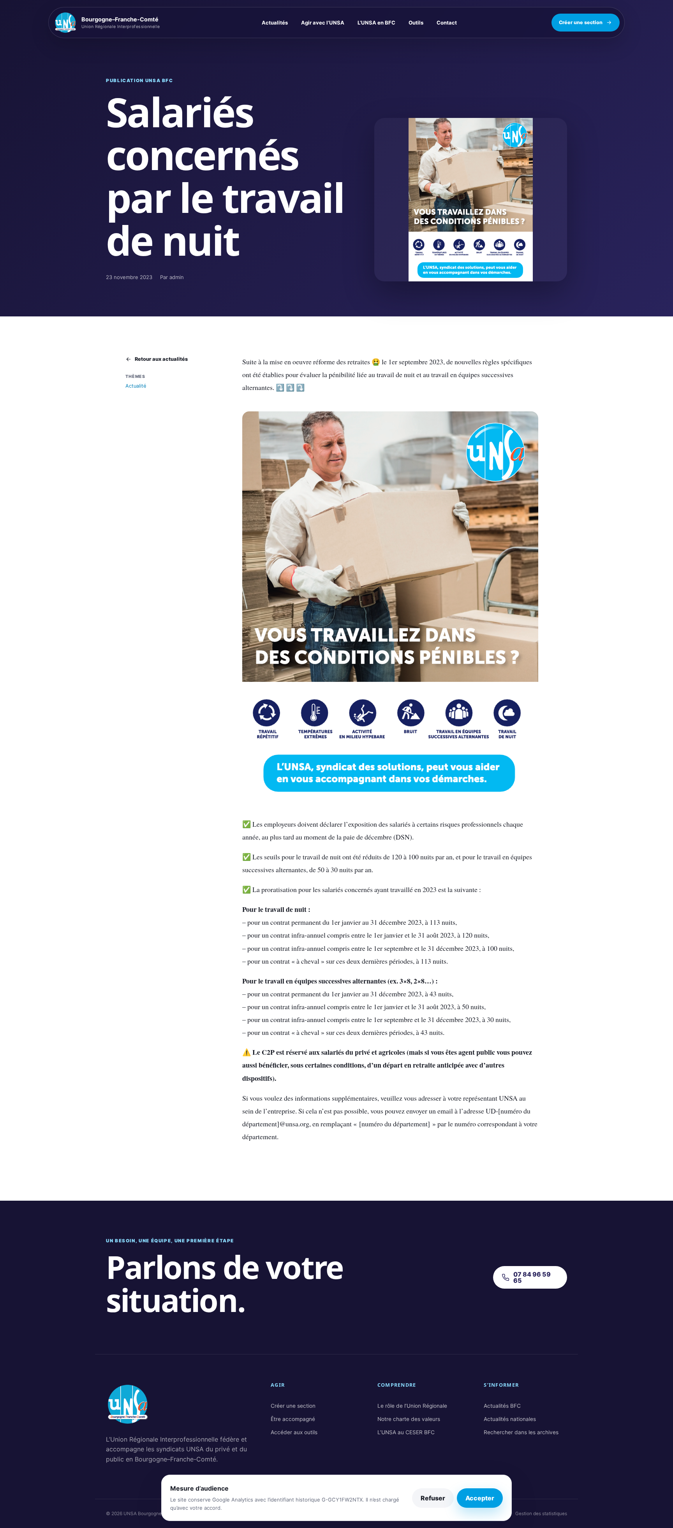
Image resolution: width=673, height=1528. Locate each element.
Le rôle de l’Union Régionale (412, 1406)
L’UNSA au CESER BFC (406, 1432)
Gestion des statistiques (541, 1513)
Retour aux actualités (161, 359)
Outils (416, 22)
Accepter (479, 1498)
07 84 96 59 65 (532, 1277)
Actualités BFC (502, 1406)
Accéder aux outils (294, 1432)
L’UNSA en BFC (376, 22)
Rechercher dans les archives (521, 1432)
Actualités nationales (510, 1419)
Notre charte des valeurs (408, 1419)
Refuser (433, 1498)
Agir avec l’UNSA (322, 22)
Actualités (275, 22)
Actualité (135, 386)
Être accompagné (293, 1419)
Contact (447, 22)
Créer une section (581, 22)
